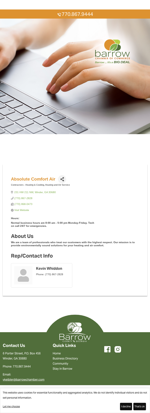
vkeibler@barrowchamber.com (23, 380)
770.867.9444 (77, 14)
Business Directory (65, 358)
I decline (126, 406)
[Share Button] (62, 179)
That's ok (139, 406)
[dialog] (75, 400)
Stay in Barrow (62, 369)
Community (60, 363)
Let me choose (11, 406)
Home (57, 353)
